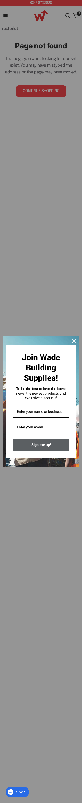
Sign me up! (41, 445)
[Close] (73, 341)
